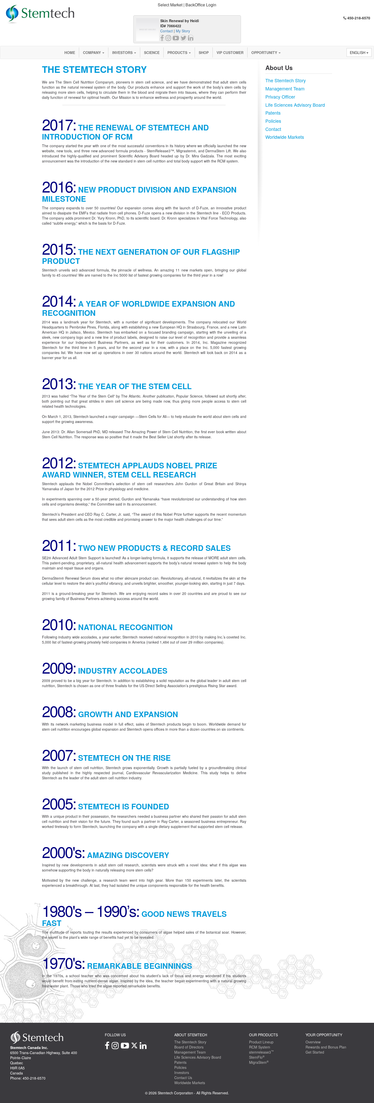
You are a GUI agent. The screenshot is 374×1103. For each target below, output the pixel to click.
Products (177, 52)
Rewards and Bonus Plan (326, 1047)
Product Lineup (261, 1041)
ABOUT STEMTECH (190, 1034)
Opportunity (264, 52)
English (358, 52)
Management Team (285, 88)
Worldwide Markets (284, 136)
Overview (313, 1041)
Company (92, 52)
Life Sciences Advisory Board (295, 104)
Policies (273, 120)
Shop (204, 52)
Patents (273, 112)
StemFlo (257, 1057)
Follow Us (115, 1034)
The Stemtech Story (285, 80)
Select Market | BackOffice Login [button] (187, 5)
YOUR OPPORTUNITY (324, 1034)
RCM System (259, 1047)
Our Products (263, 1034)
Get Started (315, 1052)
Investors (123, 52)
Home (69, 52)
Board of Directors (189, 1047)
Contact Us (183, 1077)
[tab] (187, 5)
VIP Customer (230, 52)
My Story (183, 30)
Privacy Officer (280, 96)
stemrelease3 (261, 1052)
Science (152, 52)
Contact (166, 30)
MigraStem (259, 1062)
